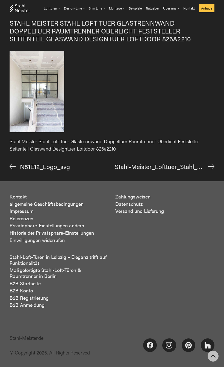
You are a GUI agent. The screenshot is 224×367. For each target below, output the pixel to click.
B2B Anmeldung (27, 305)
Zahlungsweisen (133, 197)
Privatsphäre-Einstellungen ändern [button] (47, 225)
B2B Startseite (25, 283)
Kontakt (18, 197)
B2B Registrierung (29, 298)
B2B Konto (21, 290)
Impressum (22, 211)
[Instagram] (169, 345)
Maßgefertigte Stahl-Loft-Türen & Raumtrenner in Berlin (45, 273)
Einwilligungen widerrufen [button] (37, 240)
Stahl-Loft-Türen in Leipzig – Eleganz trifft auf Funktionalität (58, 260)
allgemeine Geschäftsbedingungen (47, 204)
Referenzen (21, 218)
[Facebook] (150, 345)
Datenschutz (129, 204)
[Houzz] (207, 345)
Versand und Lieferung (139, 211)
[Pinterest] (188, 345)
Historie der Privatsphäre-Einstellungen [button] (52, 233)
